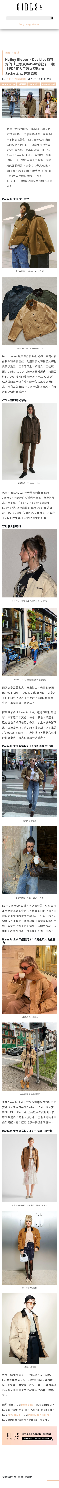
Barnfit (34, 84)
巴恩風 (23, 84)
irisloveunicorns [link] (39, 1414)
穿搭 (16, 53)
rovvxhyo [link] (13, 1414)
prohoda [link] (27, 1404)
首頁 (8, 53)
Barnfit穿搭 (49, 84)
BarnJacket (9, 84)
